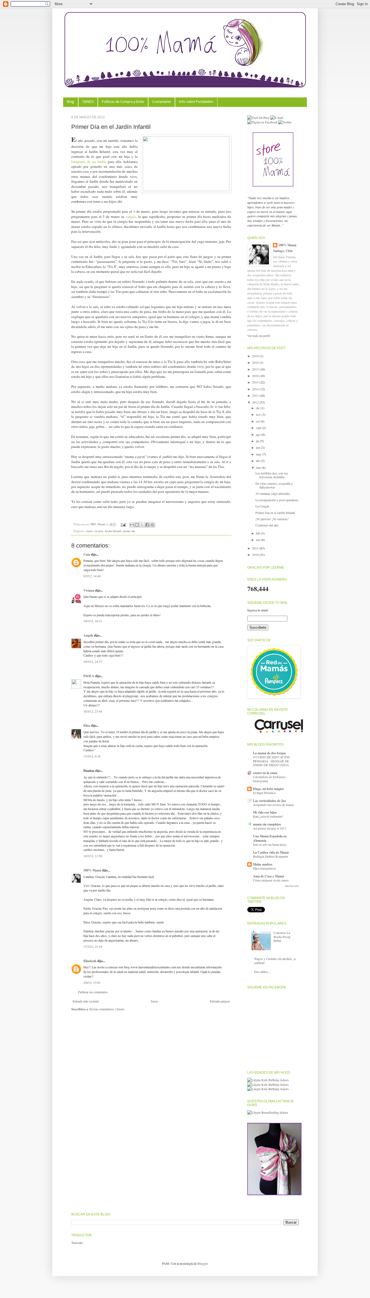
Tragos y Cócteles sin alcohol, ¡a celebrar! (275, 960)
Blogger (202, 1263)
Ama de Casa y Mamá (268, 876)
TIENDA (88, 102)
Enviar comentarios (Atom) (106, 1009)
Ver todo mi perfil (258, 335)
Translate (77, 1242)
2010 (255, 554)
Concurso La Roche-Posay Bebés (282, 936)
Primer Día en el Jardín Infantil (275, 512)
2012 (255, 402)
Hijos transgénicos (264, 868)
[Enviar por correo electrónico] (132, 524)
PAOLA (88, 676)
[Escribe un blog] (137, 524)
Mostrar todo (292, 886)
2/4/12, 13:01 (91, 982)
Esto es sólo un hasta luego (270, 845)
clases (89, 531)
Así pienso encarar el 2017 (269, 828)
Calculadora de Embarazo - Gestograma (270, 779)
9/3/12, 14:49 (91, 576)
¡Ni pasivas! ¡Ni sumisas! (271, 519)
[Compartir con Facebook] (147, 524)
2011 (255, 548)
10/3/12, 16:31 (92, 621)
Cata (86, 554)
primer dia (129, 531)
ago (258, 434)
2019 (255, 356)
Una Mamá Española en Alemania (270, 838)
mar (259, 467)
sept (259, 427)
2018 (255, 362)
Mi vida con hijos (265, 812)
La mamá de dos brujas (269, 753)
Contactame (161, 102)
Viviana (88, 590)
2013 (255, 395)
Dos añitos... (262, 971)
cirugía (131, 216)
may (259, 454)
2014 (255, 389)
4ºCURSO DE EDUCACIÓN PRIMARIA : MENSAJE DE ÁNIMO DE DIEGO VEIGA (271, 761)
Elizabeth (89, 961)
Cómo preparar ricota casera (270, 880)
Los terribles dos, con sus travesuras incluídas (271, 475)
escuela (99, 531)
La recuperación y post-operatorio (276, 500)
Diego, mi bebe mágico (268, 788)
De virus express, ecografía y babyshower (274, 485)
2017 (255, 369)
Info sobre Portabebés (196, 102)
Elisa (86, 725)
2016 (255, 375)
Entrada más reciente (86, 1001)
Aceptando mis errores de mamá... (274, 805)
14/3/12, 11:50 (92, 856)
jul (258, 441)
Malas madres (262, 864)
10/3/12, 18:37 (92, 661)
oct (258, 421)
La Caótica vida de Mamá (271, 852)
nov (259, 414)
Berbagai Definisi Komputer (270, 856)
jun (258, 447)
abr (258, 460)
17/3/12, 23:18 (92, 946)
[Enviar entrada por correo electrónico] (122, 524)
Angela (88, 635)
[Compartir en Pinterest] (152, 524)
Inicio (154, 1001)
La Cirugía (262, 506)
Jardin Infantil (113, 531)
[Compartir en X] (142, 524)
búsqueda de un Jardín (88, 161)
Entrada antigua (220, 1001)
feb (258, 533)
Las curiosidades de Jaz (269, 800)
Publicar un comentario (93, 992)
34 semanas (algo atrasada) (272, 493)
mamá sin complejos (267, 824)
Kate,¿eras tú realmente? (268, 816)
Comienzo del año (266, 525)
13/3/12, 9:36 (91, 756)
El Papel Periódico (264, 793)
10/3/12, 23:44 (92, 711)
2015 (255, 382)
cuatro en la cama (265, 773)
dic (258, 408)
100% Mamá (98, 524)
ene (258, 539)
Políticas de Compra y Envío (123, 102)
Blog (70, 102)
